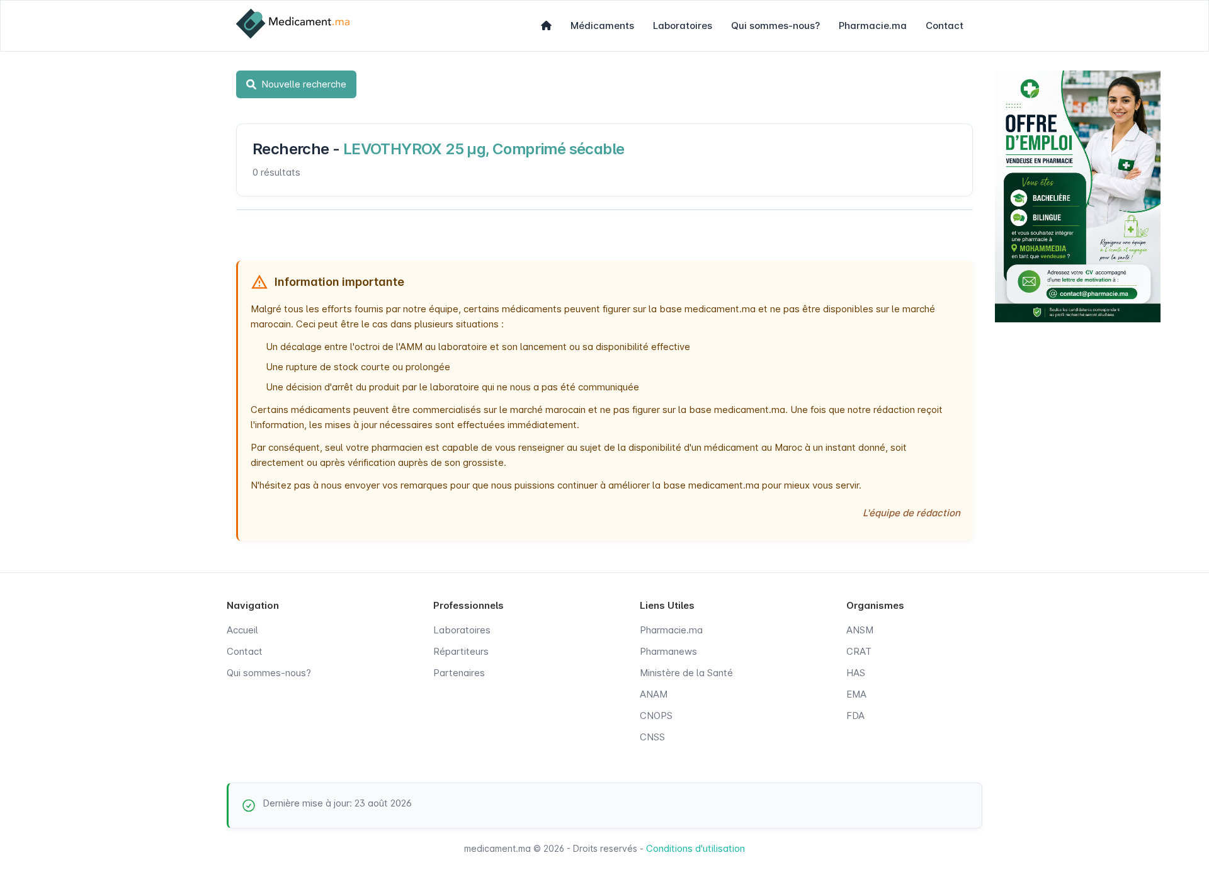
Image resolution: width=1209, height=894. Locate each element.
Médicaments (602, 25)
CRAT (858, 651)
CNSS (652, 737)
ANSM (859, 630)
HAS (855, 673)
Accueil (242, 630)
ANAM (653, 694)
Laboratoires (682, 25)
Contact (944, 25)
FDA (855, 715)
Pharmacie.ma (873, 25)
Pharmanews (668, 651)
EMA (856, 694)
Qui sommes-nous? (775, 25)
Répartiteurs (461, 651)
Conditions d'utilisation (695, 848)
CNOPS (656, 715)
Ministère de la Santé (686, 673)
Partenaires (459, 673)
